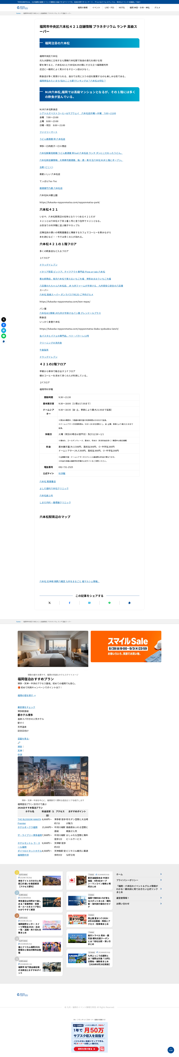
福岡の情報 (83, 7)
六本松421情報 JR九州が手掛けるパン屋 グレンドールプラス (70, 313)
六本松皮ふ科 (46, 495)
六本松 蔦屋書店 (48, 481)
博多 (20, 746)
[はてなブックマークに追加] (89, 603)
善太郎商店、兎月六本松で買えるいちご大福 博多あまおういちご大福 (75, 278)
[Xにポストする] (49, 603)
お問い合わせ (122, 903)
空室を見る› (23, 738)
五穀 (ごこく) (46, 167)
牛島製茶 (44, 349)
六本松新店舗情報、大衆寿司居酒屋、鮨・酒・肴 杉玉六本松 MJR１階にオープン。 (81, 160)
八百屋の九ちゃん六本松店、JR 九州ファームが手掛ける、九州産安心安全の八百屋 (81, 285)
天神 (20, 750)
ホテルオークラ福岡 (27, 827)
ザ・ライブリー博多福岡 (30, 835)
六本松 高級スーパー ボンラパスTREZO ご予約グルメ (66, 294)
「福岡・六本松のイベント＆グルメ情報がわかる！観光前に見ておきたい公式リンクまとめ (137, 889)
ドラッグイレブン (48, 356)
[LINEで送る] (109, 603)
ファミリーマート (48, 132)
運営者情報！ (122, 897)
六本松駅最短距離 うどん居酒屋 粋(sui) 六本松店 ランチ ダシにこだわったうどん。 (81, 153)
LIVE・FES (109, 7)
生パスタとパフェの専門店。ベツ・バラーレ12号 (64, 335)
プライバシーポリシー (127, 880)
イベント (96, 7)
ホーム (119, 874)
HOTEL (122, 7)
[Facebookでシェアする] (69, 603)
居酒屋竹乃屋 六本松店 (51, 188)
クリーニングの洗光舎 (51, 342)
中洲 (20, 754)
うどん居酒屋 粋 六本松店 (52, 138)
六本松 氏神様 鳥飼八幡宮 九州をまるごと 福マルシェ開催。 (70, 581)
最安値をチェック (26, 707)
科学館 (62, 473)
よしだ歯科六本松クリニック (54, 488)
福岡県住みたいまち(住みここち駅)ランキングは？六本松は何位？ (73, 80)
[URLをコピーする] (129, 603)
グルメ (157, 7)
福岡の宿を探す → (27, 695)
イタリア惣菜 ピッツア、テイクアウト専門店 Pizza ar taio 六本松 (72, 271)
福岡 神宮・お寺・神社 (140, 7)
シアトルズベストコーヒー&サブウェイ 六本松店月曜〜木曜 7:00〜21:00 (78, 113)
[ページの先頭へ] (171, 1050)
